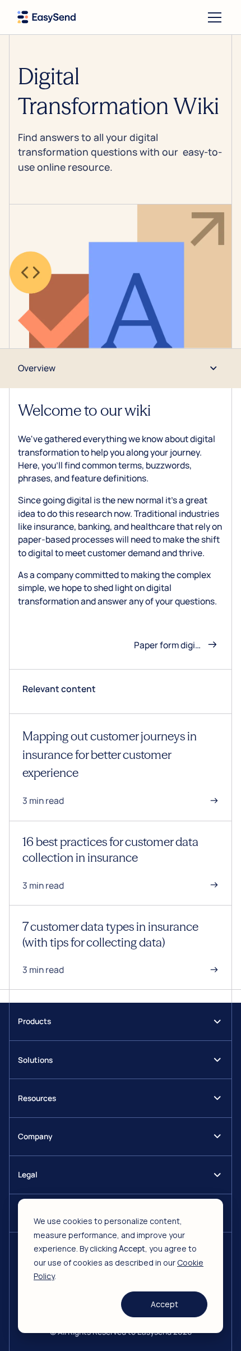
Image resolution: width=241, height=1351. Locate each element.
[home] (46, 17)
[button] (212, 17)
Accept (164, 1304)
